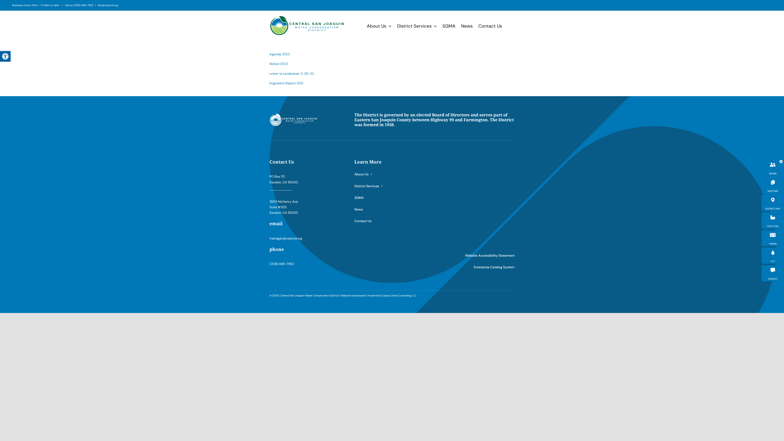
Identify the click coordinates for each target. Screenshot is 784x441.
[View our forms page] (773, 238)
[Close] (781, 161)
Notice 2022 (279, 64)
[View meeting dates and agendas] (773, 185)
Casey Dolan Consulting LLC (399, 295)
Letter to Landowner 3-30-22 (292, 73)
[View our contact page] (773, 273)
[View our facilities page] (773, 220)
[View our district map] (773, 203)
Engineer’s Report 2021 (286, 83)
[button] (5, 56)
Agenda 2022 (280, 54)
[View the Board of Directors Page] (773, 168)
